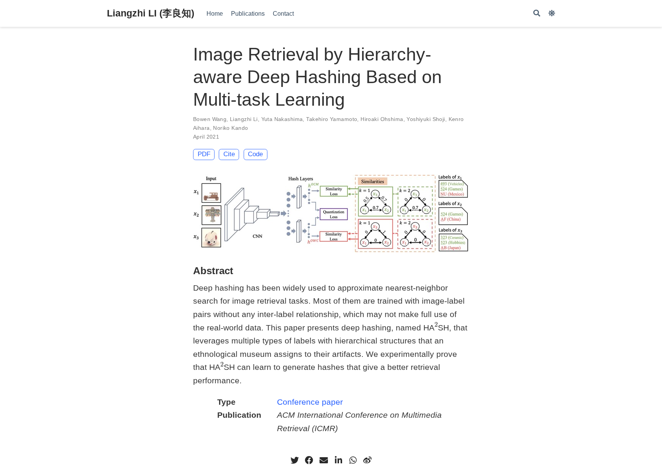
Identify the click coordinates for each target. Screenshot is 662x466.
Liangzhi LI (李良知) (150, 13)
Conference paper (310, 401)
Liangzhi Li (244, 119)
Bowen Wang (209, 119)
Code (255, 154)
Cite (229, 154)
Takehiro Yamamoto (331, 119)
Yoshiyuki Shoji (425, 119)
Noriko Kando (230, 128)
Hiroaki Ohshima (381, 119)
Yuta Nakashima (282, 119)
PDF (204, 154)
